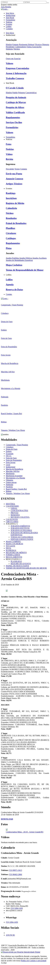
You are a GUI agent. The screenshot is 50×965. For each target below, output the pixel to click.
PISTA (8, 548)
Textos (17, 169)
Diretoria (45, 45)
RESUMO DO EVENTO (21, 564)
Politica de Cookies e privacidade (33, 961)
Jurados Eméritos (12, 258)
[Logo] (4, 298)
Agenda (10, 284)
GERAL (14, 508)
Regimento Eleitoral (26, 45)
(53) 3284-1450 (17, 908)
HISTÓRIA (10, 504)
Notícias (9, 22)
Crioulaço (9, 447)
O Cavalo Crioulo (15, 88)
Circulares (11, 233)
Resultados (11, 218)
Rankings (10, 193)
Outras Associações (34, 47)
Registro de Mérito (15, 203)
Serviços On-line (14, 122)
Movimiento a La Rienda (15, 478)
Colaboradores (20, 47)
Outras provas (11, 482)
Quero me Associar (13, 59)
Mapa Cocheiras (14, 265)
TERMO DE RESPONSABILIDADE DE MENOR (26, 568)
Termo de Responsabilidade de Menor (24, 270)
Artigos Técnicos (14, 183)
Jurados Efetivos (26, 258)
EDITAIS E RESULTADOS (22, 539)
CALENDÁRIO (12, 506)
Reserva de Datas (14, 289)
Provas (14, 513)
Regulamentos (13, 117)
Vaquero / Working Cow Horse (18, 493)
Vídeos (9, 154)
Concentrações (19, 510)
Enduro (9, 451)
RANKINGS (11, 550)
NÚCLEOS (10, 546)
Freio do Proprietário (14, 460)
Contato (9, 294)
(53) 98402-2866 (15, 874)
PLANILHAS (16, 561)
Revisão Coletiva (20, 517)
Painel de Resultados (16, 223)
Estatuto (15, 45)
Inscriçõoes (11, 198)
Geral (8, 465)
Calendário (11, 208)
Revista (9, 159)
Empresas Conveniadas (17, 68)
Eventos (9, 24)
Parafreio (9, 487)
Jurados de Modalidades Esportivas (19, 260)
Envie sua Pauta (14, 173)
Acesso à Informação (16, 73)
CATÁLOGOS (12, 519)
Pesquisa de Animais (16, 97)
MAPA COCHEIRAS (14, 544)
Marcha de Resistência (14, 469)
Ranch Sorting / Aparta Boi (16, 489)
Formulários (10, 20)
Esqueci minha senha (9, 5)
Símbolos (9, 49)
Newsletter (10, 169)
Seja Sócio (10, 13)
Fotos (8, 144)
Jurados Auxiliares (40, 258)
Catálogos (11, 238)
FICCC (9, 456)
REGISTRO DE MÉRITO (16, 553)
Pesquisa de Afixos (15, 107)
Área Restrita (6, 7)
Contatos (9, 29)
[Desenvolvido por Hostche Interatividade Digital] (20, 952)
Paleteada (9, 485)
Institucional (10, 15)
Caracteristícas (31, 93)
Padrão (15, 93)
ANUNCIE (10, 935)
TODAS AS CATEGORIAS (22, 537)
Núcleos (16, 49)
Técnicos (38, 45)
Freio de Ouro (11, 458)
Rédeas (8, 491)
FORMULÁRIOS (13, 555)
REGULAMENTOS (14, 557)
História (9, 45)
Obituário (9, 480)
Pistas (9, 248)
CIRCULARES (12, 522)
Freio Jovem (10, 462)
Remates (15, 515)
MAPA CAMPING (13, 541)
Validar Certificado (15, 112)
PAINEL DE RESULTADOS (17, 566)
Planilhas (10, 228)
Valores (9, 63)
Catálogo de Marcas (16, 102)
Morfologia (10, 473)
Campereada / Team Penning (17, 445)
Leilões (8, 26)
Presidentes (10, 47)
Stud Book (10, 18)
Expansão (9, 454)
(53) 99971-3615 (15, 870)
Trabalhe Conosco (15, 78)
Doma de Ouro (11, 449)
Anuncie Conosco (14, 178)
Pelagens (21, 93)
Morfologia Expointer (14, 476)
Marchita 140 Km (12, 471)
